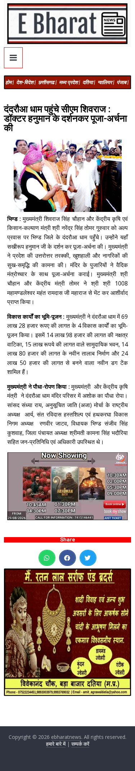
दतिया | (88, 82)
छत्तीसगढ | (47, 82)
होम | (9, 82)
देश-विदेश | (26, 82)
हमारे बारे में (56, 743)
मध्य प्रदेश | (69, 82)
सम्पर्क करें (80, 743)
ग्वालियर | (106, 82)
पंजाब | (123, 82)
